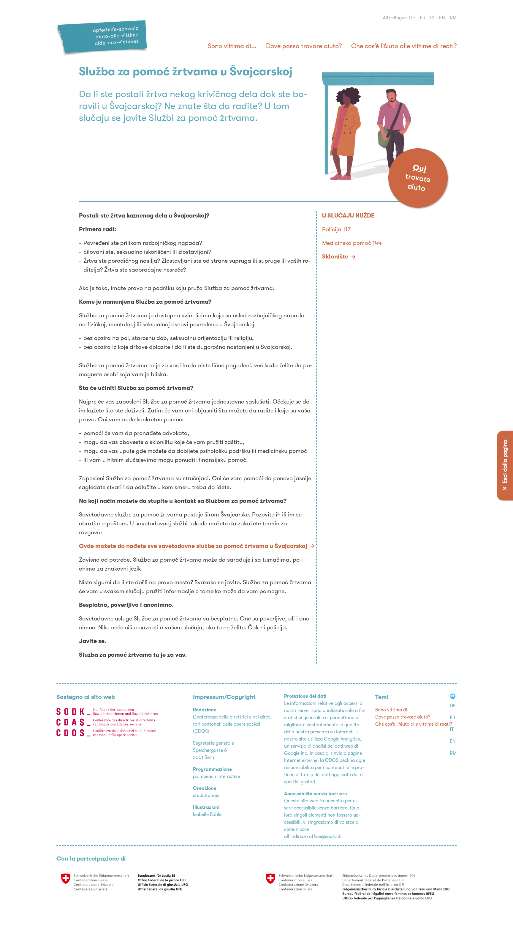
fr (422, 18)
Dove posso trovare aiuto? (304, 46)
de (412, 18)
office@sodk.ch (325, 836)
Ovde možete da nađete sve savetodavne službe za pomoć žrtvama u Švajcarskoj (193, 546)
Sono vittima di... (232, 46)
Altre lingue (395, 18)
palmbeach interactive (216, 776)
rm (453, 18)
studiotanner (206, 795)
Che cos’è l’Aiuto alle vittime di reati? (404, 46)
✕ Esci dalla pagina (505, 465)
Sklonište (335, 256)
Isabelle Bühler (208, 814)
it (432, 18)
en (442, 18)
